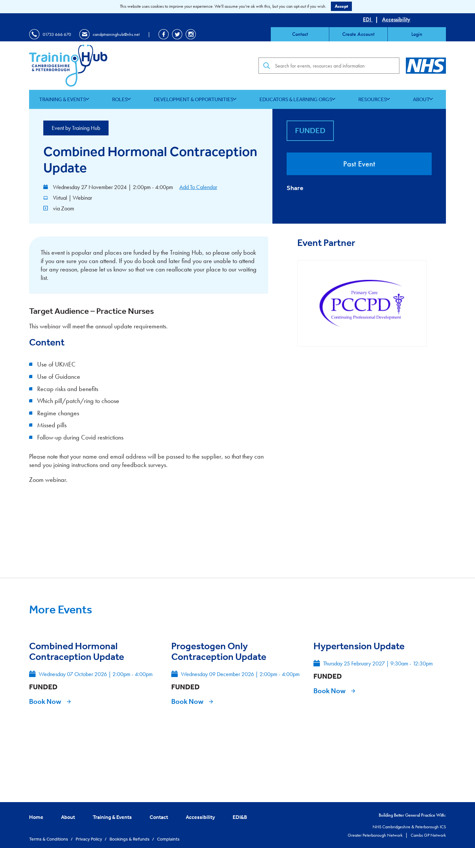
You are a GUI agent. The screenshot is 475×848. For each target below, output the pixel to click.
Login (416, 34)
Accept (341, 6)
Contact (300, 34)
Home (36, 817)
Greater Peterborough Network (376, 835)
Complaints (168, 839)
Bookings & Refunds (130, 839)
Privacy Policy (89, 839)
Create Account (358, 34)
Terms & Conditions (49, 839)
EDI (368, 19)
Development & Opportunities (193, 99)
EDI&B (240, 817)
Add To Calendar (198, 187)
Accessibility (396, 19)
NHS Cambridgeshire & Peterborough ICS (409, 827)
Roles (120, 99)
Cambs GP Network (428, 835)
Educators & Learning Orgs (295, 99)
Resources (372, 99)
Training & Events (62, 99)
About (421, 99)
